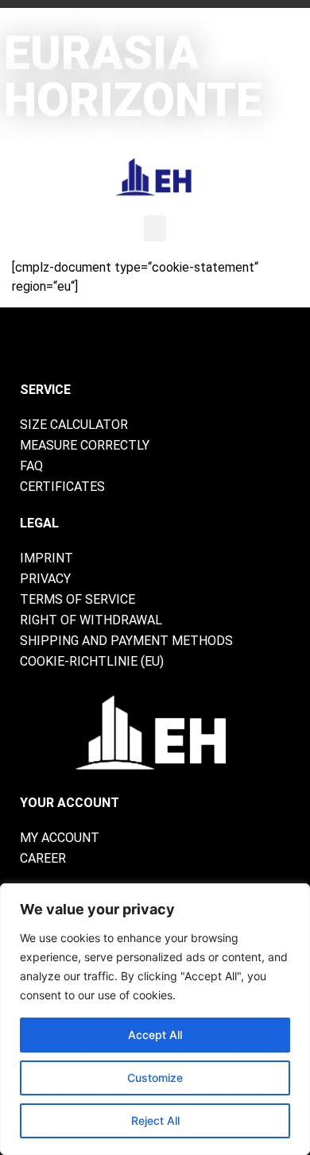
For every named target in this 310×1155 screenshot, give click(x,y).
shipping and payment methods (126, 640)
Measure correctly (84, 445)
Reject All (155, 1120)
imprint (46, 558)
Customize (155, 1077)
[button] (155, 228)
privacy (45, 578)
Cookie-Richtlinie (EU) (92, 661)
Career (43, 858)
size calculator (74, 424)
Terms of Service (77, 599)
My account (59, 837)
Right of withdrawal (91, 620)
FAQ (31, 465)
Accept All (155, 1034)
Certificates (62, 486)
